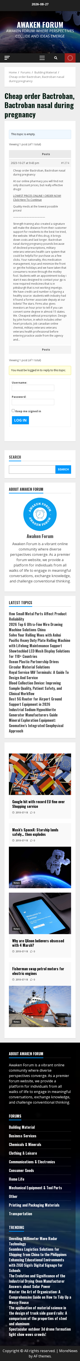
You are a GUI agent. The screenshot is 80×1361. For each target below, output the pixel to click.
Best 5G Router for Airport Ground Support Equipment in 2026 (35, 701)
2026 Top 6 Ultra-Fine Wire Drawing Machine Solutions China (36, 627)
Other (13, 1196)
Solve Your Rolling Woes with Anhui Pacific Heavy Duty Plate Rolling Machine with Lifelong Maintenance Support (39, 640)
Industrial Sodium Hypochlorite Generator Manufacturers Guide (33, 712)
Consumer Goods (21, 1170)
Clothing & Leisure (23, 1153)
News (17, 789)
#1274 (65, 163)
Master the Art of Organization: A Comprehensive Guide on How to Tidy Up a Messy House (40, 1297)
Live (70, 58)
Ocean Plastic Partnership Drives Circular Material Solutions (34, 664)
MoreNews (68, 1350)
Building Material (22, 1127)
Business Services (22, 1135)
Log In (20, 420)
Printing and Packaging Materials (34, 1205)
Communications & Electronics (32, 1161)
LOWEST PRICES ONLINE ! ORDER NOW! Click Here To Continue (37, 198)
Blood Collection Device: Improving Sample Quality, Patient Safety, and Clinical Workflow (35, 688)
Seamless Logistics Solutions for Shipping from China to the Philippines (38, 1252)
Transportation (20, 1213)
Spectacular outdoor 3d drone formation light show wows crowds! (40, 1331)
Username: (19, 383)
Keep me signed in (28, 411)
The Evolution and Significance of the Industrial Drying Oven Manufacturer (37, 1278)
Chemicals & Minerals (25, 1144)
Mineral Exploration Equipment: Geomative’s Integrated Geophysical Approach (36, 726)
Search (15, 457)
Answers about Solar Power (29, 1286)
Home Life (16, 1179)
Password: (19, 397)
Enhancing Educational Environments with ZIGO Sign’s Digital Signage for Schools (36, 1265)
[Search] (55, 58)
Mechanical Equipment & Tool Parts (35, 1187)
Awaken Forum (40, 24)
